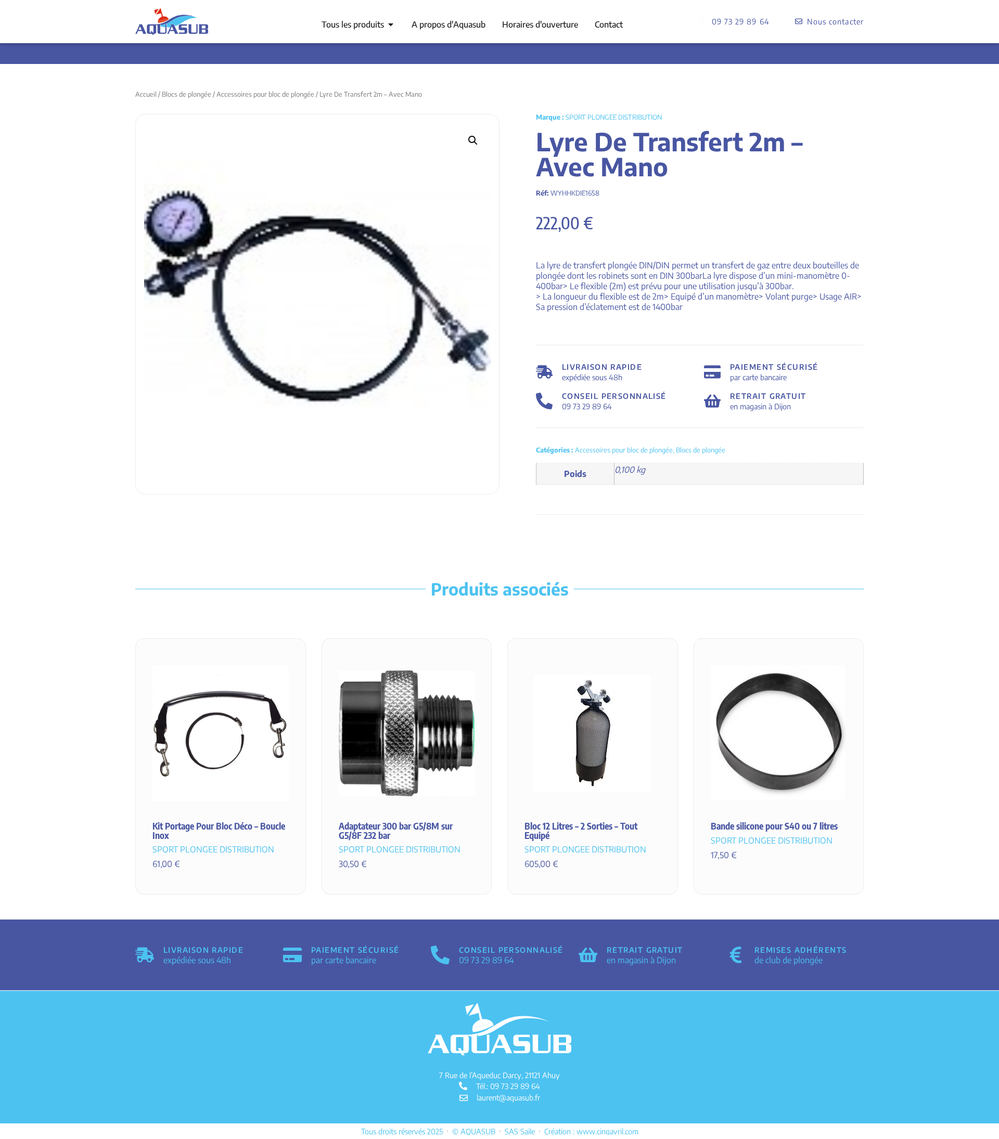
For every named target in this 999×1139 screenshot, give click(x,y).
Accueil (146, 94)
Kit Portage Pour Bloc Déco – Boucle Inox (218, 830)
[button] (473, 140)
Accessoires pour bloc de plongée (265, 94)
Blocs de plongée (186, 94)
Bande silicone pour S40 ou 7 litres (774, 826)
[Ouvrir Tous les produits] (391, 24)
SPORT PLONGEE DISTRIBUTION (614, 117)
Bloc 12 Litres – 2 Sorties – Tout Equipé (580, 830)
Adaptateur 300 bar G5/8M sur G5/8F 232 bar (396, 830)
